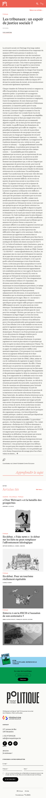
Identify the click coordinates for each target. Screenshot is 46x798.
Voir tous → (39, 489)
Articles (6, 751)
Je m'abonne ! (8, 753)
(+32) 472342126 (9, 736)
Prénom (5, 769)
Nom (25, 769)
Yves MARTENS (7, 32)
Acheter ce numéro (23, 675)
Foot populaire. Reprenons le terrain (25, 662)
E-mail (5, 764)
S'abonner (23, 679)
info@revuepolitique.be (12, 738)
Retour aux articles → (36, 10)
